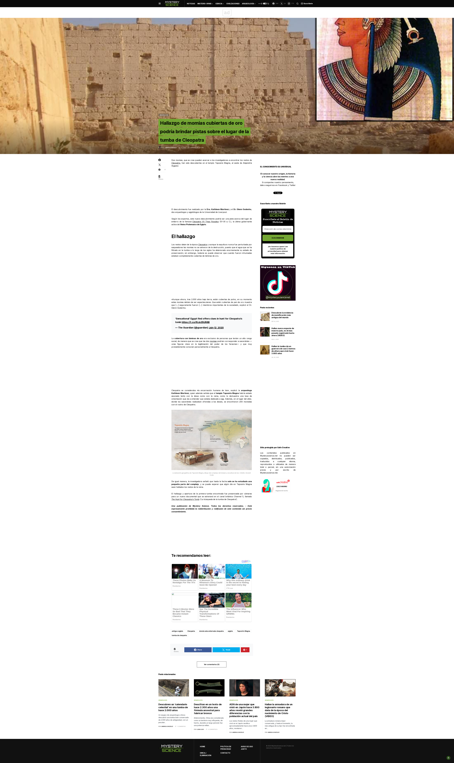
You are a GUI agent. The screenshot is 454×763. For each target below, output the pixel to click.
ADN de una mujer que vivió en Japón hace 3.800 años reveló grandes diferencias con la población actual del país (244, 710)
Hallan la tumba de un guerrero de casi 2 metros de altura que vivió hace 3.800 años (283, 350)
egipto (230, 631)
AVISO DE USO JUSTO (247, 748)
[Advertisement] (211, 187)
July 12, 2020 (216, 327)
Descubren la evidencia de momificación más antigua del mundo (282, 315)
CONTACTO (225, 753)
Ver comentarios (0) (211, 664)
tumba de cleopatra (179, 635)
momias (213, 341)
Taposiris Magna (243, 631)
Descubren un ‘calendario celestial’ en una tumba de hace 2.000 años (173, 707)
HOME (202, 747)
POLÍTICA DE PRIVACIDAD (225, 748)
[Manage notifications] (448, 758)
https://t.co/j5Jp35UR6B (196, 322)
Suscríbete (308, 3)
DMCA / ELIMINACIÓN (205, 754)
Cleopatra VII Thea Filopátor (205, 221)
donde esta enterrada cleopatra (211, 631)
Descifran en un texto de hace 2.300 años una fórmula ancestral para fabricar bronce (208, 709)
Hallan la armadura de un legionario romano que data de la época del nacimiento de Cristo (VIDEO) (278, 710)
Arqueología (164, 115)
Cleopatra (175, 163)
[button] (159, 3)
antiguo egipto (177, 631)
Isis (222, 399)
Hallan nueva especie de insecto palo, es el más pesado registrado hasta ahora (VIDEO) (282, 332)
